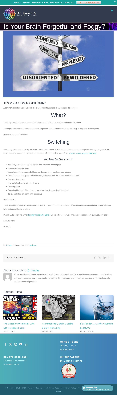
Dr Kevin (9, 245)
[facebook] (5, 344)
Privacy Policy (70, 388)
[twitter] (10, 344)
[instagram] (15, 344)
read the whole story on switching (83, 153)
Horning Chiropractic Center (38, 215)
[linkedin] (26, 344)
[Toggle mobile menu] (112, 10)
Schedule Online (11, 364)
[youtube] (20, 344)
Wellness (33, 245)
